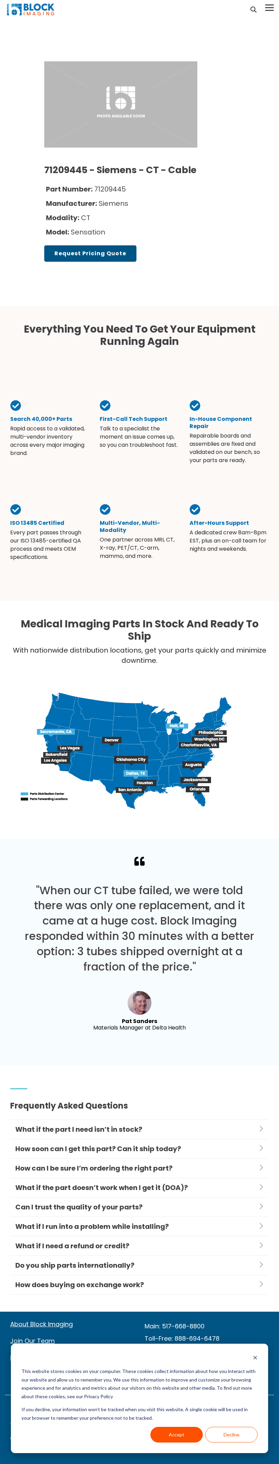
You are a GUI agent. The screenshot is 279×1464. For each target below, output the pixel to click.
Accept (176, 1434)
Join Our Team (32, 1341)
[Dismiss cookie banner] (255, 1358)
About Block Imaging (41, 1324)
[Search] (253, 9)
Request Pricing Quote (90, 253)
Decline (232, 1434)
